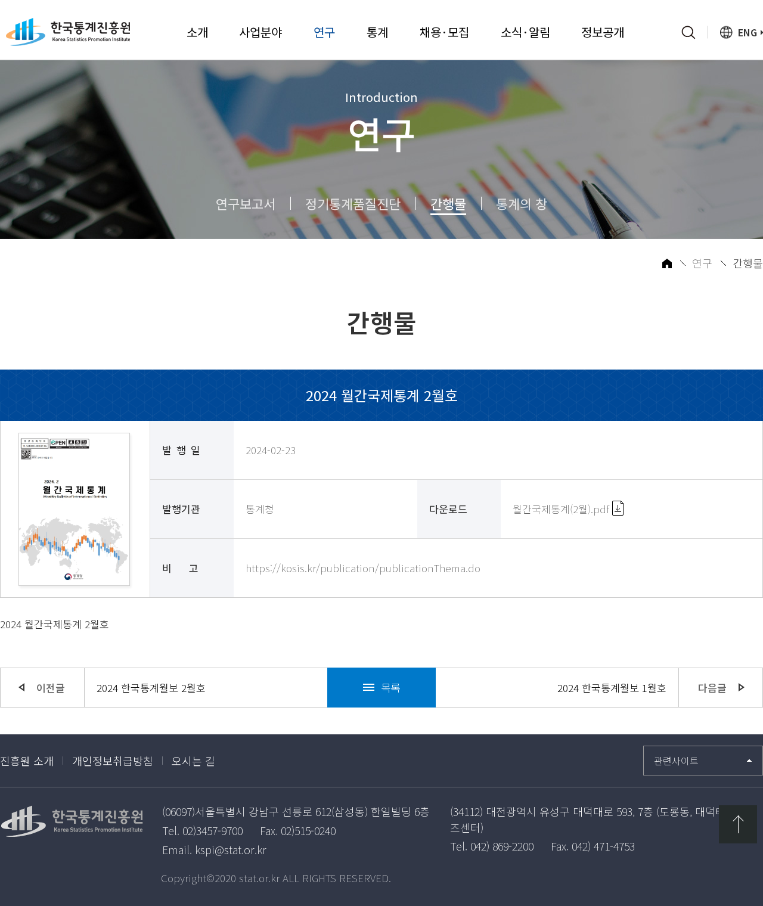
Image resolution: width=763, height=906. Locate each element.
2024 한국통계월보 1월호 (611, 687)
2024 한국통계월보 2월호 (151, 687)
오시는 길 (193, 760)
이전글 (50, 687)
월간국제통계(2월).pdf (562, 508)
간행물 (448, 203)
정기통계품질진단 (353, 203)
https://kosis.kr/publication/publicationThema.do (363, 567)
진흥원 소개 (27, 760)
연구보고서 (245, 203)
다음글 (712, 687)
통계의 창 (521, 203)
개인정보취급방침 (112, 760)
